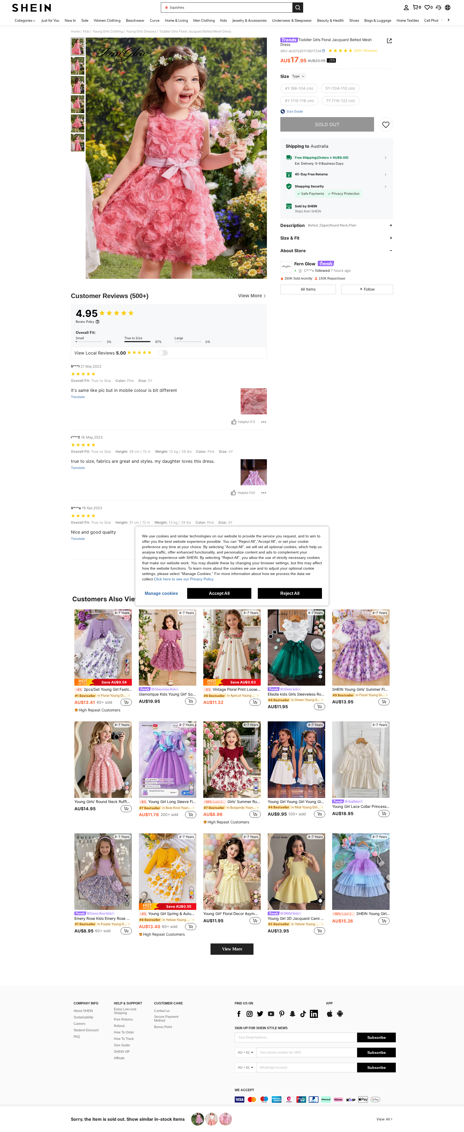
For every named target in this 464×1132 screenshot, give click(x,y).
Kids (86, 31)
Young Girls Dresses (141, 31)
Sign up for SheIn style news (261, 1028)
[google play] (340, 1016)
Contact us (162, 1011)
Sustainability (83, 1017)
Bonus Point (163, 1027)
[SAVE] (386, 124)
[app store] (330, 1016)
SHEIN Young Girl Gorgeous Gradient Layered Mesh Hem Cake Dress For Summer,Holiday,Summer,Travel (361, 914)
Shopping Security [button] (309, 186)
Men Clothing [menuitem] (204, 20)
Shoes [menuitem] (354, 20)
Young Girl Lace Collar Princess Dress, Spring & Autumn (361, 806)
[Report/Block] (263, 422)
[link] (416, 7)
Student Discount (86, 1030)
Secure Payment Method (166, 1018)
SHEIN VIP (122, 1052)
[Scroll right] (448, 20)
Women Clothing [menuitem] (107, 20)
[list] (278, 1014)
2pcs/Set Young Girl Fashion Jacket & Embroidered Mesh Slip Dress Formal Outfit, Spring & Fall (103, 689)
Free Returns (123, 1019)
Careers (79, 1024)
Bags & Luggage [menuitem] (377, 20)
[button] (438, 7)
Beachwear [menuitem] (135, 20)
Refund (119, 1026)
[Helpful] (234, 422)
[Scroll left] (442, 20)
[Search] (297, 7)
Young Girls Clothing (108, 31)
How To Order (124, 1032)
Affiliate (119, 1058)
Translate (78, 397)
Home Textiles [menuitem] (408, 20)
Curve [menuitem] (155, 20)
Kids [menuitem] (223, 20)
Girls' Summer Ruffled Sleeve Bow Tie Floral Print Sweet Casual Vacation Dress (232, 802)
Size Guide (122, 1045)
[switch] (163, 353)
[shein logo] (31, 7)
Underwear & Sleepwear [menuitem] (292, 20)
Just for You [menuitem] (50, 20)
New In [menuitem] (70, 20)
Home (75, 31)
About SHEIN (83, 1011)
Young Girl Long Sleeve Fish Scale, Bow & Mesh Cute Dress (168, 802)
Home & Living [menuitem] (176, 20)
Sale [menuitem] (84, 20)
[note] (103, 682)
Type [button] (296, 76)
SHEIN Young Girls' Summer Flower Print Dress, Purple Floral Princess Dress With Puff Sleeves (361, 689)
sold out (327, 124)
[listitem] (103, 661)
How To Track (124, 1039)
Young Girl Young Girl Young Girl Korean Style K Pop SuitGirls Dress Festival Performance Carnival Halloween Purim (296, 802)
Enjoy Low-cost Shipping (125, 1011)
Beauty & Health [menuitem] (330, 20)
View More (232, 949)
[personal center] (406, 7)
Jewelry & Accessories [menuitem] (249, 20)
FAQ (77, 1037)
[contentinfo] (315, 1099)
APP (329, 1003)
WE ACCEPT (244, 1090)
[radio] (299, 88)
